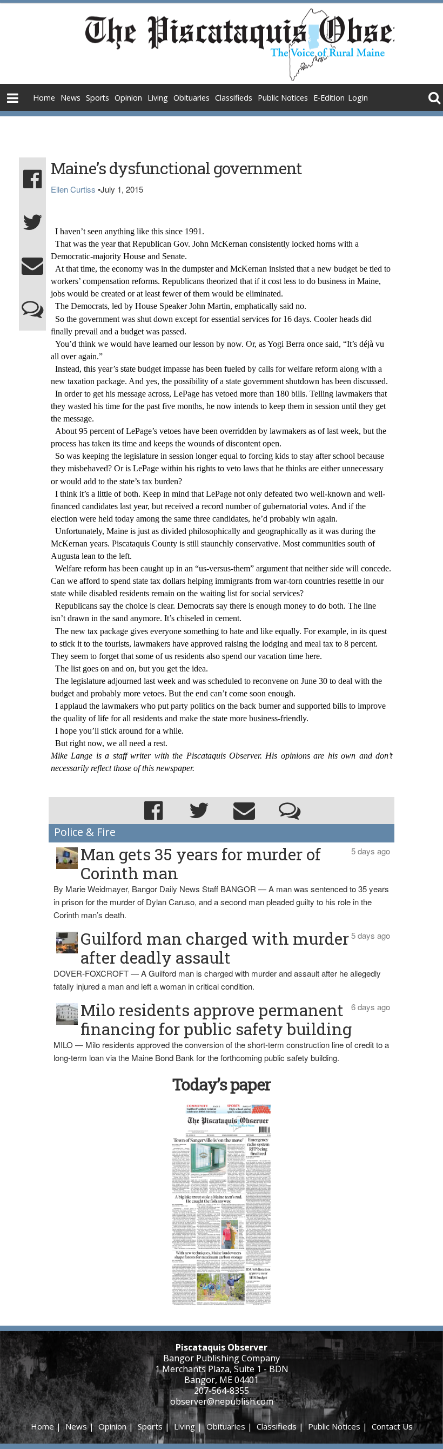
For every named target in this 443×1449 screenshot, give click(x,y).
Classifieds (233, 98)
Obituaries (191, 98)
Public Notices (283, 98)
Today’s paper (221, 1084)
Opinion (128, 98)
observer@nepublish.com (221, 1401)
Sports (97, 98)
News (70, 98)
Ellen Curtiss (73, 189)
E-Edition (329, 98)
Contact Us (392, 1426)
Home (44, 98)
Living (157, 98)
